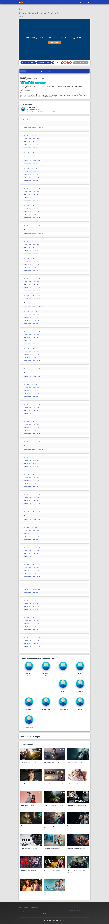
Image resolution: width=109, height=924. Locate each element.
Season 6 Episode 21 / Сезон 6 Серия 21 (32, 506)
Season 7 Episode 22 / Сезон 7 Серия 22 (32, 579)
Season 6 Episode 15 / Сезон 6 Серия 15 (32, 489)
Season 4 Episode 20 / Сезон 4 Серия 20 (32, 360)
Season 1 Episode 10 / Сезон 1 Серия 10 (32, 152)
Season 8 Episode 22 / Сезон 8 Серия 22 (32, 649)
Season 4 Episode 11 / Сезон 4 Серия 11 (32, 334)
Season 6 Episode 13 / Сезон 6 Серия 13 (32, 483)
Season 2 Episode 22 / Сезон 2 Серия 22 (32, 220)
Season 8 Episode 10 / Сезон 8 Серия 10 (32, 614)
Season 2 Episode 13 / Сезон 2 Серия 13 (32, 194)
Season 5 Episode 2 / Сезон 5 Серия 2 (31, 379)
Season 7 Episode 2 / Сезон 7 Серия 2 (31, 522)
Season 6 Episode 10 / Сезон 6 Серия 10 (32, 474)
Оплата (69, 907)
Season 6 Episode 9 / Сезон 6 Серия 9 (31, 471)
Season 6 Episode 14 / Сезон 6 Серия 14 (32, 486)
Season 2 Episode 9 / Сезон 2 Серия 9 (31, 183)
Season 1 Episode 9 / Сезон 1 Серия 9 (31, 150)
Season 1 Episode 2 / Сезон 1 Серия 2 (31, 130)
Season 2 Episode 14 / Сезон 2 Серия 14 (32, 197)
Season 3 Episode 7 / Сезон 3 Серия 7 (31, 250)
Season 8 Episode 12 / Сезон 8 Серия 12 (32, 620)
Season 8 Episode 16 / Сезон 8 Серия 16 (32, 632)
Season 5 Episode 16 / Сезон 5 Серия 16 (32, 418)
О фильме (23, 71)
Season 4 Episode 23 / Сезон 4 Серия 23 (32, 368)
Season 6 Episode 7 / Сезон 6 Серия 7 (31, 466)
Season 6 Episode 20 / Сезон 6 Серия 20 (32, 503)
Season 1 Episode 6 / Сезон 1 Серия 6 (31, 141)
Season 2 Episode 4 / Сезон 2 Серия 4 (31, 168)
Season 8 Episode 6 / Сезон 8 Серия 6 (31, 603)
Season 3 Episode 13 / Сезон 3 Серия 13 (32, 267)
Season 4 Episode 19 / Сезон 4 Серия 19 (32, 357)
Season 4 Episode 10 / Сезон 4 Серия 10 (32, 331)
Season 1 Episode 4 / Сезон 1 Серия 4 (31, 135)
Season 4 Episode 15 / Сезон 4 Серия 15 (32, 346)
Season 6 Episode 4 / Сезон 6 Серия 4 (31, 457)
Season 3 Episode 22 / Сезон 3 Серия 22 (32, 293)
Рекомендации (48, 71)
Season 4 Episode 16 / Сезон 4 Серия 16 (32, 348)
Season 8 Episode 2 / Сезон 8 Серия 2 (31, 592)
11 (42, 71)
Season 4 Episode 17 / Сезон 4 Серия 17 (32, 351)
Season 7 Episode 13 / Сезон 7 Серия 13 (32, 553)
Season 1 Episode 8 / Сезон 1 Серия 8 (31, 147)
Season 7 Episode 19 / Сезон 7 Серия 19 (32, 570)
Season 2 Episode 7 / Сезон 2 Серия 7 (31, 177)
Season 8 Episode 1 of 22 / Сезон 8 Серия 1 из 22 (34, 589)
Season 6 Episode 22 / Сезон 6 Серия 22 (32, 508)
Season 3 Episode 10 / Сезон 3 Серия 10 (32, 258)
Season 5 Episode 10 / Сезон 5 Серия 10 (32, 401)
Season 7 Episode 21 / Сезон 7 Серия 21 (32, 576)
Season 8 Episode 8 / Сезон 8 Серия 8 (31, 609)
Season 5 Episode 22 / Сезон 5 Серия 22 (34, 109)
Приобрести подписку (54, 42)
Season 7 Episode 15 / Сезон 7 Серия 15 (32, 559)
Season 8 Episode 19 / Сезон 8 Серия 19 (32, 640)
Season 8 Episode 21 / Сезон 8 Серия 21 (32, 646)
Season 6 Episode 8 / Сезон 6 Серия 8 (31, 469)
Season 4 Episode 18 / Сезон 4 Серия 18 (32, 354)
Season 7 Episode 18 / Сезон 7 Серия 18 (32, 567)
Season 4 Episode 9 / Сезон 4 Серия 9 (31, 328)
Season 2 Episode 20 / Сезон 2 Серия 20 (32, 214)
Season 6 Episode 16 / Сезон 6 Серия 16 (32, 491)
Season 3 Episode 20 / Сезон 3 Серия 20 (32, 287)
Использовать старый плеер (81, 62)
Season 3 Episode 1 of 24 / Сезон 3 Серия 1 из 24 (34, 233)
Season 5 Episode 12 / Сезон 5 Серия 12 (32, 407)
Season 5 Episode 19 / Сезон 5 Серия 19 (32, 427)
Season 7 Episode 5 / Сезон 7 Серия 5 (31, 530)
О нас (44, 907)
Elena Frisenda (31, 107)
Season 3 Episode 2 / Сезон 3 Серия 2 (31, 236)
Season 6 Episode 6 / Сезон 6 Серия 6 (31, 463)
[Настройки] (88, 2)
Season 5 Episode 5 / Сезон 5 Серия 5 (31, 387)
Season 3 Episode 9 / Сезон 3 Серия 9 (31, 256)
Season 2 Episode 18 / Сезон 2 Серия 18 (32, 208)
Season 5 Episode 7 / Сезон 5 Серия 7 (31, 393)
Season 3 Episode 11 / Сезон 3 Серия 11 (32, 261)
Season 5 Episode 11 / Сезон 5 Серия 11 (32, 404)
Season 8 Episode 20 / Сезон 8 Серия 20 (32, 643)
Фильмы (74, 2)
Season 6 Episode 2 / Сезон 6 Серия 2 (31, 452)
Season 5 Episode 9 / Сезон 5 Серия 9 (31, 399)
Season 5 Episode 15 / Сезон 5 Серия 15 (32, 416)
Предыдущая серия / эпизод (28, 62)
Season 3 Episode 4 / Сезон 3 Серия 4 (31, 241)
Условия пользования (72, 915)
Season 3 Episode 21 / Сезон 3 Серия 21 (32, 290)
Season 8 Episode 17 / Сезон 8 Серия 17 (32, 634)
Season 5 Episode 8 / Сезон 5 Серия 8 (31, 396)
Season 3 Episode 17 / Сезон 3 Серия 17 (32, 278)
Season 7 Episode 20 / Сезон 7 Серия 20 (32, 573)
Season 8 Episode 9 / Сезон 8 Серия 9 (31, 612)
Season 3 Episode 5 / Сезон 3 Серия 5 (31, 244)
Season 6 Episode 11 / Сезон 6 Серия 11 (32, 477)
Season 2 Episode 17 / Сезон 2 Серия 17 (32, 205)
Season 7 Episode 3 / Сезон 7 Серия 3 (31, 524)
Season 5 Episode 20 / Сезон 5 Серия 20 (32, 430)
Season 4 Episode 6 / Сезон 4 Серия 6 (31, 320)
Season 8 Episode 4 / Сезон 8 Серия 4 (31, 597)
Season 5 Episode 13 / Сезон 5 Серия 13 (32, 410)
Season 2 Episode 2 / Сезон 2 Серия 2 (31, 163)
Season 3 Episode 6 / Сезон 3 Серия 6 (31, 247)
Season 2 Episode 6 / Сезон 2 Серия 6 (31, 174)
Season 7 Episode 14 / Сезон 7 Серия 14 (32, 556)
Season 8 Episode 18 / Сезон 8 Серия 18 (32, 637)
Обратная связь (46, 909)
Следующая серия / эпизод (44, 62)
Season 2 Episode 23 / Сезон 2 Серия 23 (32, 222)
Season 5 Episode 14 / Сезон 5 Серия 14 (32, 413)
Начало (69, 2)
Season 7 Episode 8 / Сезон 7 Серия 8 (31, 539)
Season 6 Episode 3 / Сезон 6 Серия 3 (31, 454)
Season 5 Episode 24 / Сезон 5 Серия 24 (32, 441)
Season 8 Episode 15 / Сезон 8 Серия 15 (32, 629)
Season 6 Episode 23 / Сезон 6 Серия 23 (32, 511)
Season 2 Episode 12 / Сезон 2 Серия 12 (32, 191)
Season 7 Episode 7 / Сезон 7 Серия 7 (31, 536)
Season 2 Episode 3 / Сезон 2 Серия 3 (31, 166)
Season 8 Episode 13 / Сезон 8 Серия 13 (32, 623)
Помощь (45, 913)
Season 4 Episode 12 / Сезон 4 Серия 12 (32, 337)
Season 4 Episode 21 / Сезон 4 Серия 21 (32, 363)
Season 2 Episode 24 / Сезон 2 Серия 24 (32, 225)
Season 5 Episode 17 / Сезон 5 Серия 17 (32, 421)
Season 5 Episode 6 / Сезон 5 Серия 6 (31, 390)
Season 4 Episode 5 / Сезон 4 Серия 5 (31, 317)
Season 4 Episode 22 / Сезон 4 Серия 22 (32, 365)
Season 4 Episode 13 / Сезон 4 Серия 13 (32, 340)
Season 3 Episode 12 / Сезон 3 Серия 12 (32, 264)
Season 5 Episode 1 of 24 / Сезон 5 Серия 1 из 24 (34, 376)
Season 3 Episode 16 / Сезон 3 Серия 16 (32, 275)
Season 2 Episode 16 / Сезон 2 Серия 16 (32, 203)
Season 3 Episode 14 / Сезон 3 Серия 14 (32, 270)
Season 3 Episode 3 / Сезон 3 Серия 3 (31, 238)
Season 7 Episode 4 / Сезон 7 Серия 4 (31, 527)
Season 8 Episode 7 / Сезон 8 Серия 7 (31, 606)
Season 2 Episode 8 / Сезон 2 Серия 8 (31, 180)
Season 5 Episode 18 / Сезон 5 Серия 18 (32, 424)
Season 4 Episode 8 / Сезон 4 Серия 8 (31, 326)
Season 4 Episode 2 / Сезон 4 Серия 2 (31, 309)
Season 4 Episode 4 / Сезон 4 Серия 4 (31, 314)
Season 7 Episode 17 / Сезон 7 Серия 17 (32, 564)
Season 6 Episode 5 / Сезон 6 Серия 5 (31, 460)
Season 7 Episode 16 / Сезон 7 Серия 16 (32, 561)
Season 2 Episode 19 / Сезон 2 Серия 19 (32, 211)
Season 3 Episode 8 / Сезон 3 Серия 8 (31, 253)
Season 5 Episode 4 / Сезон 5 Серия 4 (31, 384)
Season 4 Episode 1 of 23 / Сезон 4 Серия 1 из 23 (34, 306)
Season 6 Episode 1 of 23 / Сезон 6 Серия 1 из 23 (34, 449)
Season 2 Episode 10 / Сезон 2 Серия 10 (32, 185)
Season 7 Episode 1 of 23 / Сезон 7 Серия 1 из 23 (34, 519)
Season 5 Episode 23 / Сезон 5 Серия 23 (32, 438)
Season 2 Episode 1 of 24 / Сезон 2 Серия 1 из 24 (34, 160)
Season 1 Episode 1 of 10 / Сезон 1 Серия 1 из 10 (34, 127)
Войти (85, 2)
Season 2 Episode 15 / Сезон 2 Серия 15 (32, 200)
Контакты (45, 911)
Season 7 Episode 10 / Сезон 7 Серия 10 (32, 544)
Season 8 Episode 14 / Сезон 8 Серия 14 (32, 626)
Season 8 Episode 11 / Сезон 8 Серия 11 (32, 617)
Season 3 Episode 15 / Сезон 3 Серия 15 (32, 273)
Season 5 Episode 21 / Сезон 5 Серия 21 (32, 433)
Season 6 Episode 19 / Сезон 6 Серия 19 (32, 500)
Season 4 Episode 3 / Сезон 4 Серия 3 (31, 311)
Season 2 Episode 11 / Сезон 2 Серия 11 (32, 188)
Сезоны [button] (36, 71)
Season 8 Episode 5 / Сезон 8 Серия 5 (31, 600)
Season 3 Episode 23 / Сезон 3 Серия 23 (32, 295)
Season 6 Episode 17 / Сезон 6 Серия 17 (32, 494)
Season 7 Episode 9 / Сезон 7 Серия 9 (31, 542)
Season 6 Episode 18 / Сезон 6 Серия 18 (32, 497)
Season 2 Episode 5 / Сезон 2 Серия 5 (31, 171)
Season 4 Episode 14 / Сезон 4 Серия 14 (32, 343)
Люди (80, 2)
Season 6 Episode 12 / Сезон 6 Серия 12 (32, 480)
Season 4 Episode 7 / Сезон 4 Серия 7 (31, 323)
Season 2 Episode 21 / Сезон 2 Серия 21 (32, 217)
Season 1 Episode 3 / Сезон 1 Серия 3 (31, 132)
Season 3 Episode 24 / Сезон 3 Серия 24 (32, 298)
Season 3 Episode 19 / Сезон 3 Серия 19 (32, 284)
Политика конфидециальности (74, 913)
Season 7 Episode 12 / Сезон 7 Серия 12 (32, 550)
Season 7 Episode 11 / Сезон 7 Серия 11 (32, 547)
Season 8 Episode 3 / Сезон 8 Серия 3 (31, 595)
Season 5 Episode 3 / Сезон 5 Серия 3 (31, 382)
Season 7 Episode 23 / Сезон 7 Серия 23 (32, 581)
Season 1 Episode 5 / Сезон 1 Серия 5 (31, 138)
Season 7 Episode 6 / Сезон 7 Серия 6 (31, 533)
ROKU (20, 913)
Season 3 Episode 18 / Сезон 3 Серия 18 (32, 281)
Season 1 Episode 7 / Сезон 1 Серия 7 (31, 144)
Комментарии (30, 71)
